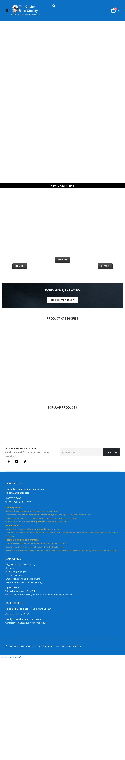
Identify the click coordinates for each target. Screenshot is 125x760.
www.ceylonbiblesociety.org (28, 582)
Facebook (9, 461)
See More (20, 266)
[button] (10, 657)
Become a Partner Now (62, 300)
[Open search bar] (53, 5)
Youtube (17, 461)
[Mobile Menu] (7, 10)
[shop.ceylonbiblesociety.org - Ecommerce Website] (25, 10)
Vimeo (24, 461)
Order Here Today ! (104, 63)
